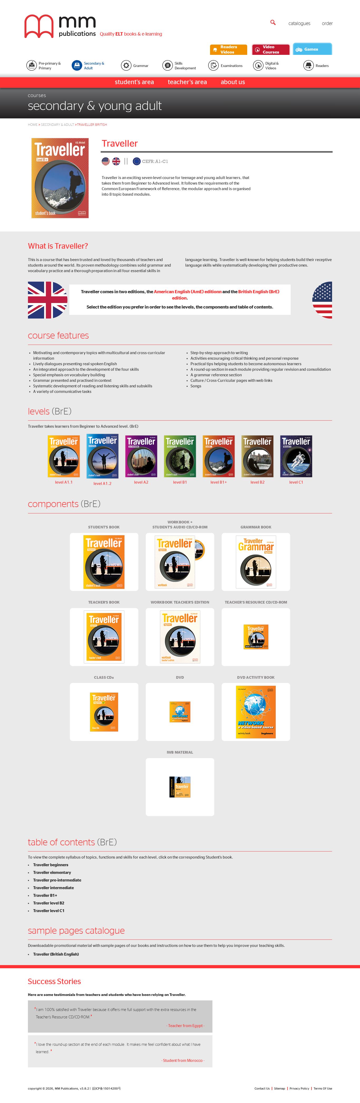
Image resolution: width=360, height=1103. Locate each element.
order (327, 23)
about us (233, 82)
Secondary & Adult (59, 125)
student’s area (134, 82)
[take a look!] (60, 178)
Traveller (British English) (56, 954)
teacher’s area (187, 82)
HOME (32, 125)
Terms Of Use (323, 1088)
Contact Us (262, 1088)
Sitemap (279, 1088)
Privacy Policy (299, 1088)
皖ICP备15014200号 (106, 1088)
